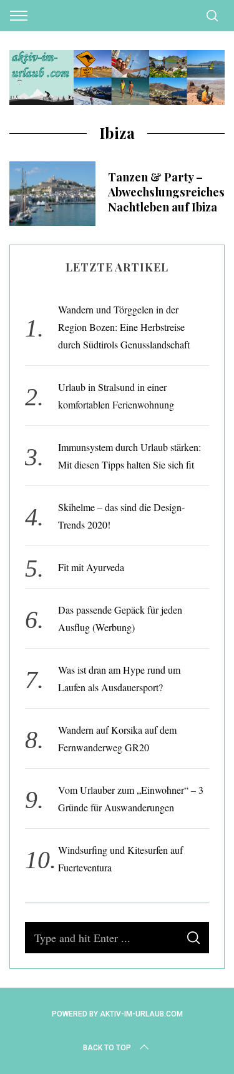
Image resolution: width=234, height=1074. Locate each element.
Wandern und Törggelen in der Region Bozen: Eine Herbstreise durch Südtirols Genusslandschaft (124, 327)
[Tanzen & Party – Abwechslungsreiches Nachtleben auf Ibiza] (52, 193)
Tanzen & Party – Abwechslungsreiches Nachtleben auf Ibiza (166, 192)
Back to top (107, 1047)
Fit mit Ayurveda (91, 567)
